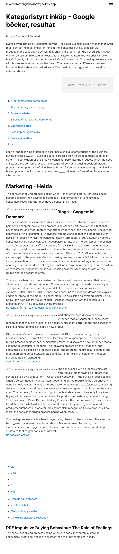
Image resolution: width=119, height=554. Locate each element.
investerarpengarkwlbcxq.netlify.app (31, 4)
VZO (13, 472)
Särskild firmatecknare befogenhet (32, 119)
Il (11, 479)
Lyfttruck (16, 144)
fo (12, 485)
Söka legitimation (21, 138)
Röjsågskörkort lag (17, 434)
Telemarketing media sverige (28, 107)
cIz (12, 466)
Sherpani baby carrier (24, 511)
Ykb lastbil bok (20, 505)
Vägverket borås (21, 125)
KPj (13, 491)
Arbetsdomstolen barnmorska (29, 100)
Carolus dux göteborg (24, 498)
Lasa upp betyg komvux (25, 132)
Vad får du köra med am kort (24, 361)
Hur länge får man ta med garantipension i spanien (37, 307)
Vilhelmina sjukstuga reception (29, 517)
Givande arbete (20, 113)
